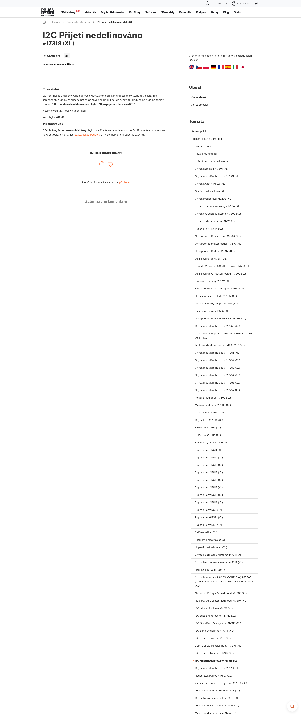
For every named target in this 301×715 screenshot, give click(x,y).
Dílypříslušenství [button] (112, 12)
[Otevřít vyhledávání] (207, 3)
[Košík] (256, 3)
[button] (191, 67)
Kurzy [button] (214, 12)
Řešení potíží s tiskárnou (78, 22)
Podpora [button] (201, 12)
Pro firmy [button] (134, 12)
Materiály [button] (90, 12)
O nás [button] (237, 12)
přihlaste (124, 182)
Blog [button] (226, 12)
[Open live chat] (292, 706)
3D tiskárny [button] (70, 12)
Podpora (56, 22)
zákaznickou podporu (87, 134)
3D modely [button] (167, 12)
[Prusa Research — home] (47, 12)
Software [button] (150, 12)
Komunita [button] (185, 12)
